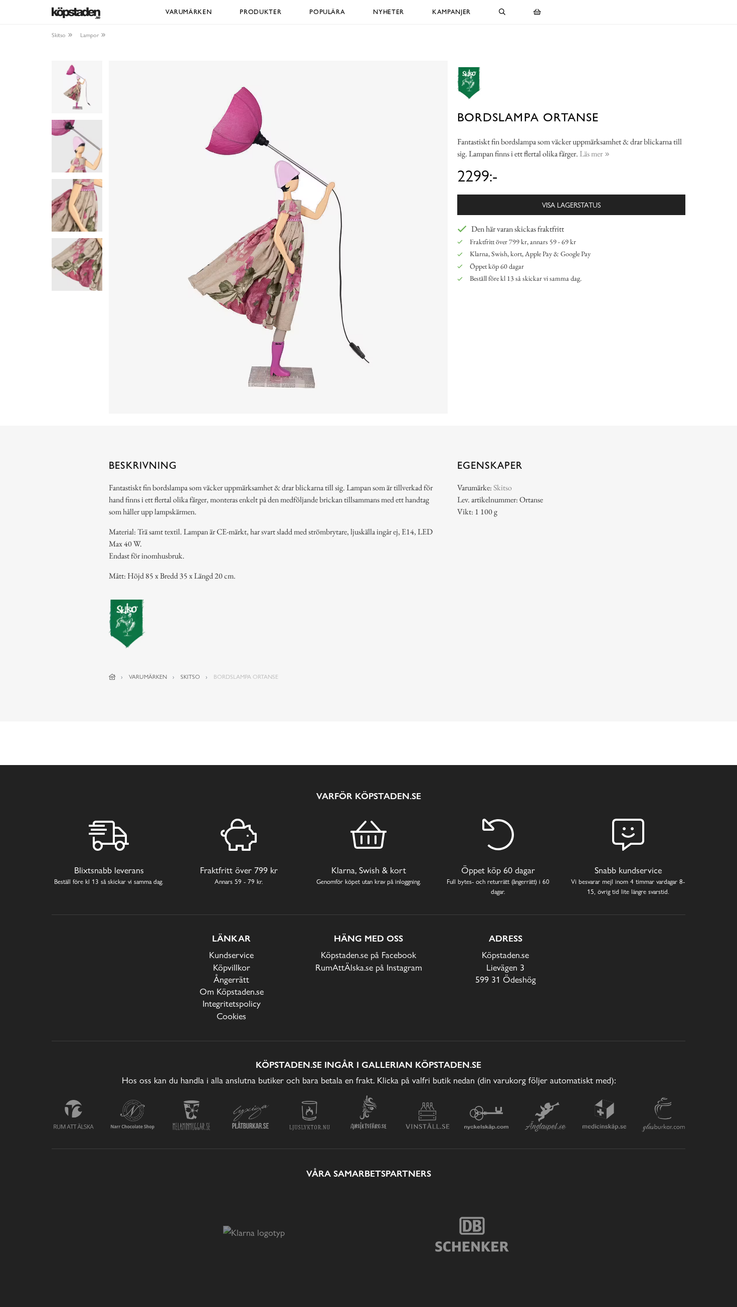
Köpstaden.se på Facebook (368, 955)
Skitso (59, 35)
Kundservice (231, 955)
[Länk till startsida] (112, 676)
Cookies (231, 1016)
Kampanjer (451, 12)
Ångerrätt (231, 979)
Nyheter (388, 12)
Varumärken (188, 12)
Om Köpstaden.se (232, 991)
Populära (327, 12)
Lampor (89, 35)
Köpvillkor (231, 967)
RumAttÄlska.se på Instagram (368, 967)
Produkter (260, 12)
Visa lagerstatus (571, 205)
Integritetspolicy (232, 1003)
